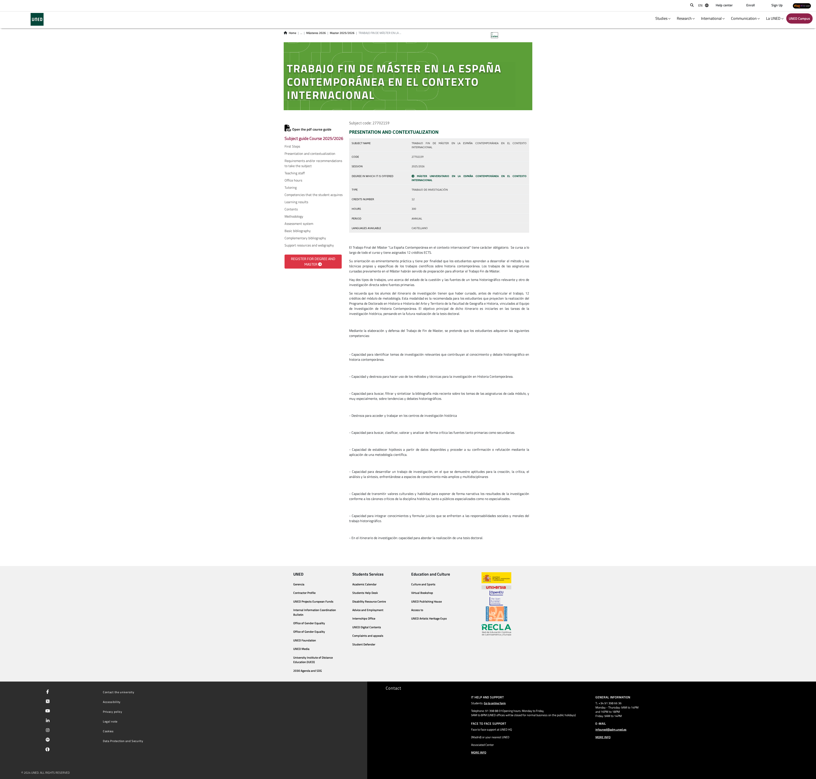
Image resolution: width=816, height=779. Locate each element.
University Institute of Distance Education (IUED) (313, 660)
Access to (417, 610)
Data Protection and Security (123, 741)
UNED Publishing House (426, 601)
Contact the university (118, 692)
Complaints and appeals (367, 635)
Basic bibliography (298, 230)
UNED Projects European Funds (313, 601)
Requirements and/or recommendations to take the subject (313, 163)
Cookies (108, 731)
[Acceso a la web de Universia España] (496, 586)
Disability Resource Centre (369, 601)
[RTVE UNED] (802, 5)
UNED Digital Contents (366, 627)
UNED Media (301, 649)
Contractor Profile (304, 592)
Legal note (110, 721)
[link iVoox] (46, 750)
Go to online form (495, 703)
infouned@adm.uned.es (610, 729)
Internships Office (363, 618)
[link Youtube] (46, 711)
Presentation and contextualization (310, 153)
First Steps (292, 146)
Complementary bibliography (305, 238)
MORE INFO (478, 752)
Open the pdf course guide (311, 129)
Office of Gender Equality (309, 623)
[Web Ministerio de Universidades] (496, 577)
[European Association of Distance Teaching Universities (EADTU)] (496, 613)
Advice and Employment (367, 610)
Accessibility (111, 702)
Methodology (294, 216)
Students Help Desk (365, 592)
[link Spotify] (47, 740)
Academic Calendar (364, 584)
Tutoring (291, 187)
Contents (291, 209)
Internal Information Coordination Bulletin (314, 612)
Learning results (296, 201)
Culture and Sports (423, 584)
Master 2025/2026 (342, 33)
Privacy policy (112, 711)
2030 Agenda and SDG (307, 670)
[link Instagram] (47, 730)
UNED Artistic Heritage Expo (429, 618)
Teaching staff (295, 173)
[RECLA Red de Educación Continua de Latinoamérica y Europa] (496, 629)
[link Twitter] (47, 702)
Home (292, 33)
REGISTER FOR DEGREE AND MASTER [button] (313, 261)
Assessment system (299, 223)
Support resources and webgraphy (309, 245)
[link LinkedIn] (47, 721)
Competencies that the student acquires (314, 194)
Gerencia (298, 584)
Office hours (293, 180)
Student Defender (363, 644)
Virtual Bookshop (422, 592)
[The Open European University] (496, 597)
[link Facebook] (46, 692)
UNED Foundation (304, 640)
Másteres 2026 (316, 33)
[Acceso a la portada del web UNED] (37, 19)
